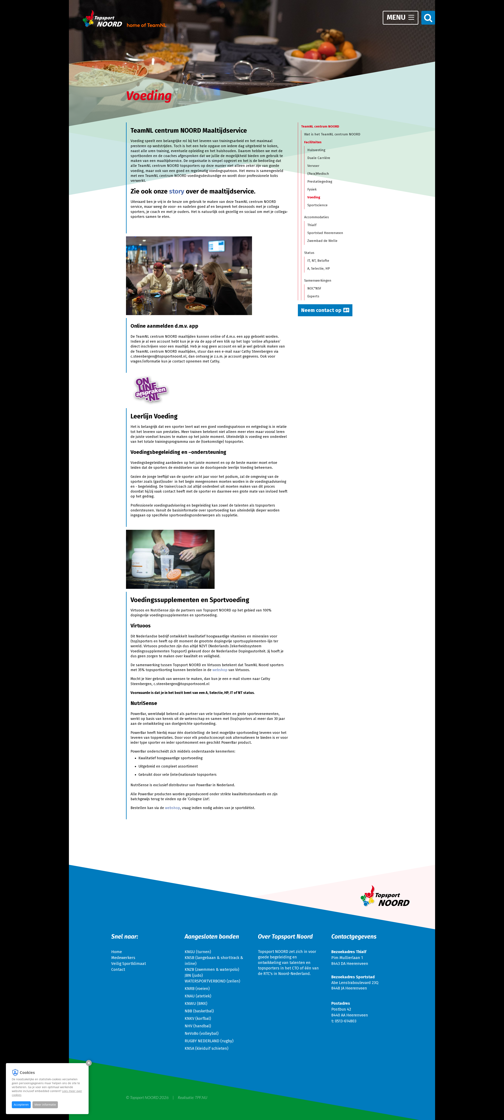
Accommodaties (316, 217)
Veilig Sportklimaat (128, 963)
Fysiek (312, 189)
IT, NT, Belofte (318, 261)
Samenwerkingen (317, 280)
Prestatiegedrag (319, 181)
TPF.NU (201, 1097)
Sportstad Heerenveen (325, 233)
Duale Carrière (318, 158)
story (176, 191)
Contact (118, 969)
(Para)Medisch (318, 174)
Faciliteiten (312, 142)
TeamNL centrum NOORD (320, 126)
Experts (313, 296)
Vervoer (313, 166)
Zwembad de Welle (322, 241)
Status (309, 253)
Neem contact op (321, 310)
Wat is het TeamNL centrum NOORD (332, 134)
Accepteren (21, 1104)
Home (116, 951)
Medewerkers (123, 957)
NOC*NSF (314, 288)
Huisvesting (316, 150)
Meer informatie (45, 1104)
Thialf (311, 225)
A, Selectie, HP (318, 268)
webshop (219, 670)
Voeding (313, 197)
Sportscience (317, 205)
